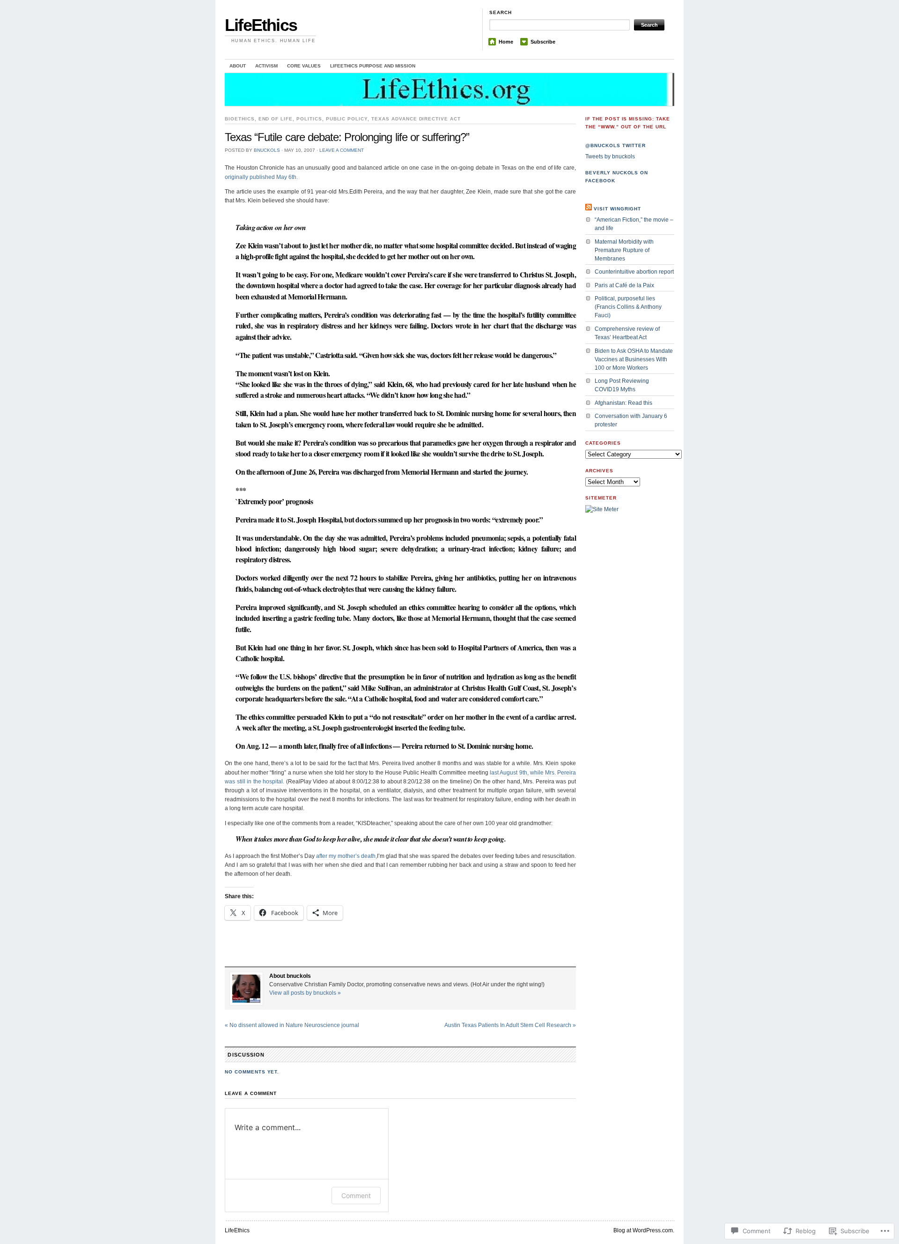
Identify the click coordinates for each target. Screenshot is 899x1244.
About (237, 65)
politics (309, 118)
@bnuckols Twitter (615, 145)
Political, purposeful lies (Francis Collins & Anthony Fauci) (628, 307)
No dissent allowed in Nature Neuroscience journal (292, 1025)
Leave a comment (341, 150)
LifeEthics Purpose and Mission (372, 65)
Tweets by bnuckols (610, 156)
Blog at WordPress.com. (643, 1230)
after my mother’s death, (346, 856)
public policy (347, 118)
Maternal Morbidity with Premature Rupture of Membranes (624, 250)
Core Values (304, 65)
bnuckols (267, 150)
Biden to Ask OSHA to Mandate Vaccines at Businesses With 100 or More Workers (634, 359)
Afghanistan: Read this (623, 403)
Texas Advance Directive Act (416, 118)
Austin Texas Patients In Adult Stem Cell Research (510, 1025)
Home (506, 42)
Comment (356, 1195)
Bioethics (240, 118)
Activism (266, 65)
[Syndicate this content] (588, 208)
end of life (275, 118)
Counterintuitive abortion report (634, 271)
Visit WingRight (617, 208)
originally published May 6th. (261, 177)
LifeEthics (261, 25)
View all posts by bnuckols (305, 993)
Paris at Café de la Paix (624, 285)
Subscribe (543, 42)
